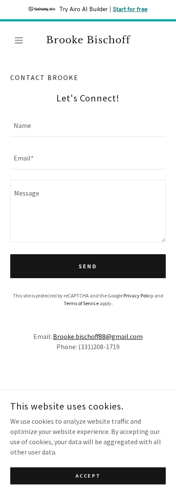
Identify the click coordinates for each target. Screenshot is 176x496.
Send (88, 266)
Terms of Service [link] (81, 303)
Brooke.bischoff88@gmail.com (98, 336)
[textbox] (88, 126)
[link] (88, 40)
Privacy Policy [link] (138, 295)
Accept (88, 475)
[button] (22, 40)
